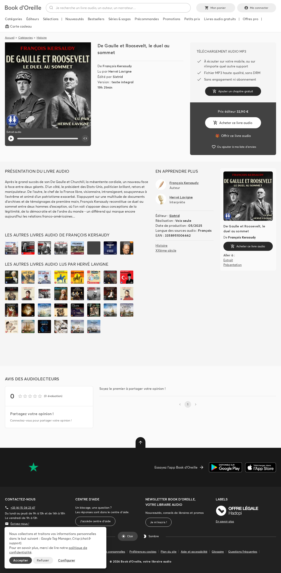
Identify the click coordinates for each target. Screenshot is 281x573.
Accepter (20, 560)
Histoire (42, 37)
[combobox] (118, 7)
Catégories (25, 37)
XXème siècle (166, 250)
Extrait (228, 260)
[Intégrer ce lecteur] (85, 138)
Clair (130, 536)
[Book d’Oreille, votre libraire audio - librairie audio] (23, 9)
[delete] (140, 442)
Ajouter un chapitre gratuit (235, 91)
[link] (233, 135)
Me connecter (259, 8)
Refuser (43, 560)
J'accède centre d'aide (95, 521)
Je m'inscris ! (158, 522)
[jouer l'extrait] (11, 138)
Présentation (232, 265)
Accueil (9, 37)
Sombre (154, 536)
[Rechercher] (51, 7)
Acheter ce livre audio (235, 123)
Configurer (66, 560)
